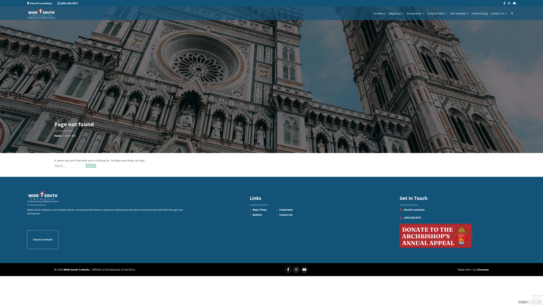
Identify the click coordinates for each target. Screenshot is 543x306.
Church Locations (40, 3)
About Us (395, 13)
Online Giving (480, 13)
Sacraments (414, 13)
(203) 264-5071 (69, 3)
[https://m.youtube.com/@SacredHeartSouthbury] (304, 270)
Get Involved (457, 13)
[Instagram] (509, 3)
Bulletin (257, 214)
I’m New (378, 13)
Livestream (286, 209)
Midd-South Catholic (76, 269)
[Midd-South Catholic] (41, 13)
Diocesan (483, 269)
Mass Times (260, 209)
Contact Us (497, 13)
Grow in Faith (436, 13)
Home (57, 135)
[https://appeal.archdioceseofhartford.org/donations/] (436, 236)
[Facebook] (504, 3)
